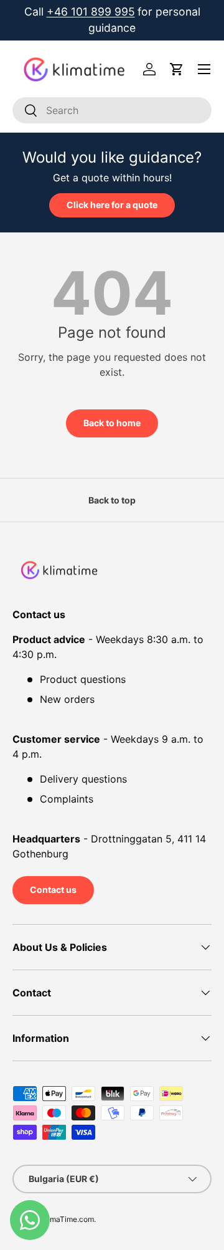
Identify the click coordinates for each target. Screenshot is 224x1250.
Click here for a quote (112, 204)
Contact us (53, 889)
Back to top (112, 500)
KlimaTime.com (67, 1219)
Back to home (112, 422)
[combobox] (112, 110)
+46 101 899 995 (91, 11)
